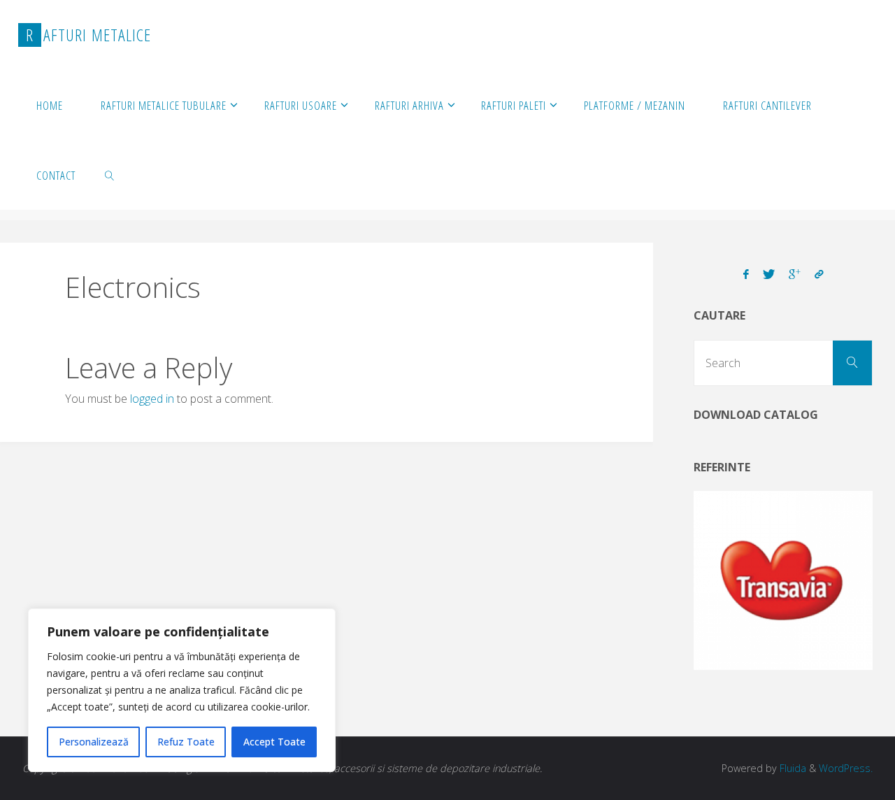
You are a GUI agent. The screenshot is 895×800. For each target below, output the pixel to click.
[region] (182, 690)
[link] (109, 175)
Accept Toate (274, 741)
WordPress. (846, 768)
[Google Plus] (795, 274)
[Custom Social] (819, 274)
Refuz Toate (186, 741)
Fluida (791, 768)
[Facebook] (746, 274)
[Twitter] (769, 274)
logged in (152, 398)
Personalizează (94, 741)
